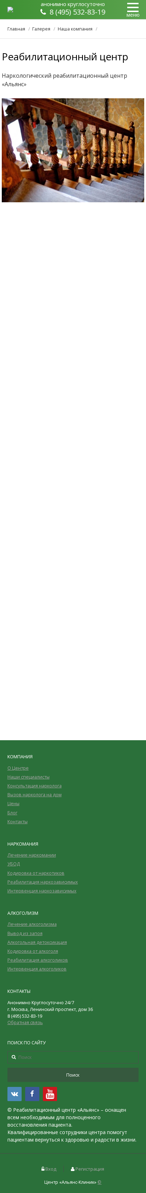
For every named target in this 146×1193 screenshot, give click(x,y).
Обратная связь (25, 1022)
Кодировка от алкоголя (32, 951)
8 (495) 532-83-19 (77, 12)
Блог (12, 813)
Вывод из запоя (25, 933)
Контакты (17, 822)
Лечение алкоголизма (32, 924)
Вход (50, 1169)
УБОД (13, 864)
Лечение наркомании (31, 855)
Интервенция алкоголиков (37, 969)
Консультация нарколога (34, 786)
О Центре (18, 768)
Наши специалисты (28, 777)
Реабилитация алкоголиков (37, 960)
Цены (13, 804)
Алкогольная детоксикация (37, 942)
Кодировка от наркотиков (35, 873)
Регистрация (89, 1169)
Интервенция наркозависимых (42, 891)
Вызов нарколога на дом (34, 795)
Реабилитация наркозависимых (42, 882)
